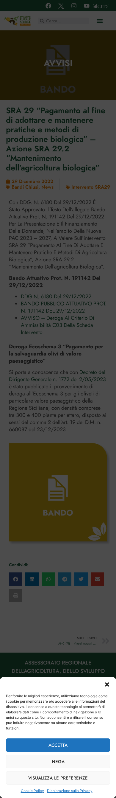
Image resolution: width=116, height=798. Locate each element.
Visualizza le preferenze (58, 778)
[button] (107, 684)
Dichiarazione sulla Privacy (70, 790)
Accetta (58, 745)
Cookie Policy (32, 790)
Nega (58, 761)
